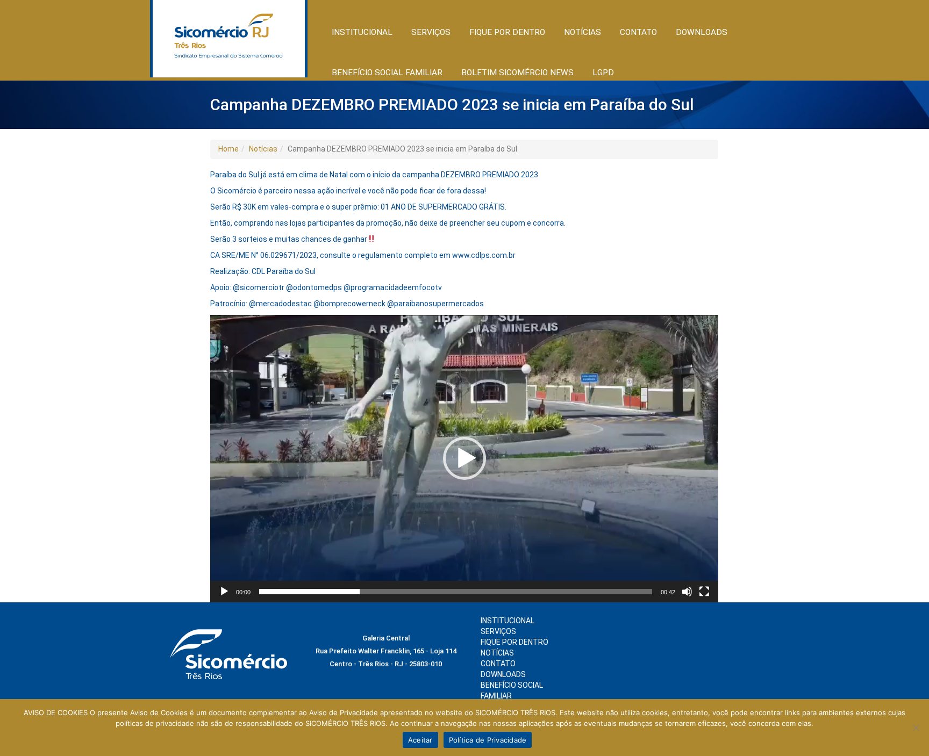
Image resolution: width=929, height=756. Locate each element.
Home (228, 149)
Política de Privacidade (488, 740)
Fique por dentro (514, 642)
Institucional (507, 620)
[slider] (455, 591)
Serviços (498, 631)
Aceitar (420, 740)
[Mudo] (687, 591)
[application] (464, 458)
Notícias (263, 149)
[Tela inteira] (704, 591)
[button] (464, 458)
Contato (638, 32)
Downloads (701, 32)
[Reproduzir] (224, 591)
